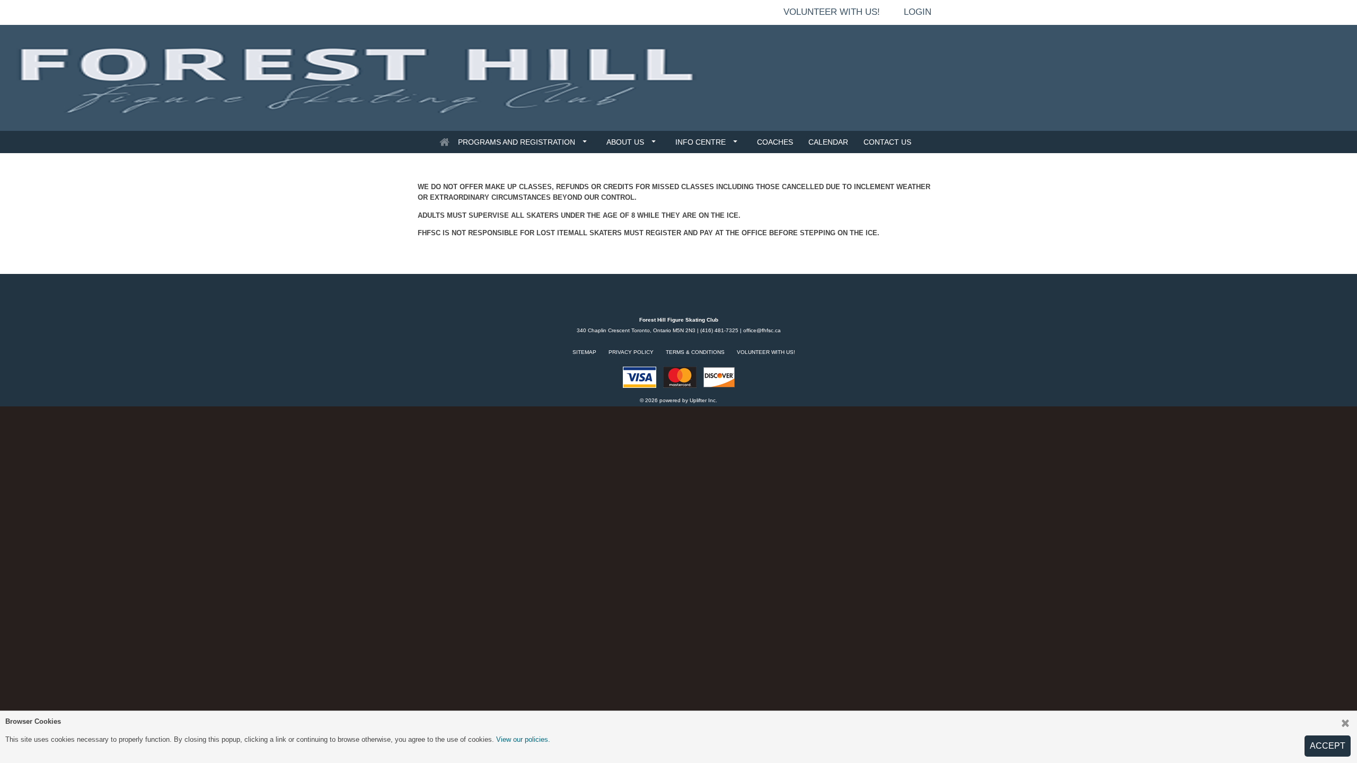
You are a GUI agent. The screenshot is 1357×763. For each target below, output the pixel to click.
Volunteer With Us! (766, 352)
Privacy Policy (631, 352)
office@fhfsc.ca (762, 330)
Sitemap (584, 352)
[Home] (444, 142)
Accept (1327, 745)
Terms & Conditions (695, 352)
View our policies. (523, 739)
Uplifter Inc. (703, 400)
